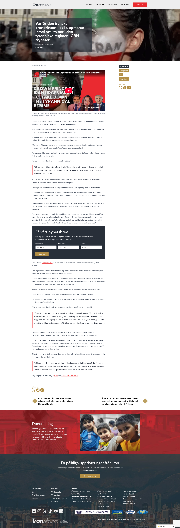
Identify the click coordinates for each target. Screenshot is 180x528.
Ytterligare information (60, 498)
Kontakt (54, 501)
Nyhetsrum (124, 66)
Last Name (61, 244)
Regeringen (124, 79)
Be (33, 492)
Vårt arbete (56, 492)
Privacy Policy (140, 520)
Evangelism (124, 70)
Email (82, 244)
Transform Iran (47, 263)
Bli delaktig (36, 488)
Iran (121, 75)
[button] (166, 526)
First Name (39, 244)
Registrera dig (90, 476)
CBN (56, 375)
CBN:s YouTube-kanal (69, 375)
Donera (35, 498)
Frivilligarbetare (38, 495)
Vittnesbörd (56, 495)
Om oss (54, 488)
